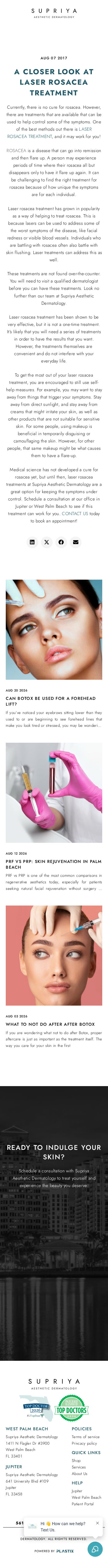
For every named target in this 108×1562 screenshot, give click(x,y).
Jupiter (77, 1491)
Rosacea (16, 150)
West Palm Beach (86, 1497)
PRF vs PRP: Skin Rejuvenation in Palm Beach (53, 864)
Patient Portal (83, 1504)
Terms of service (86, 1437)
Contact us (75, 513)
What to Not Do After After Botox (50, 1024)
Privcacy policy (84, 1443)
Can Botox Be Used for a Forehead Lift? (51, 701)
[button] (32, 542)
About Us (80, 1474)
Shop (76, 1460)
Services (79, 1467)
